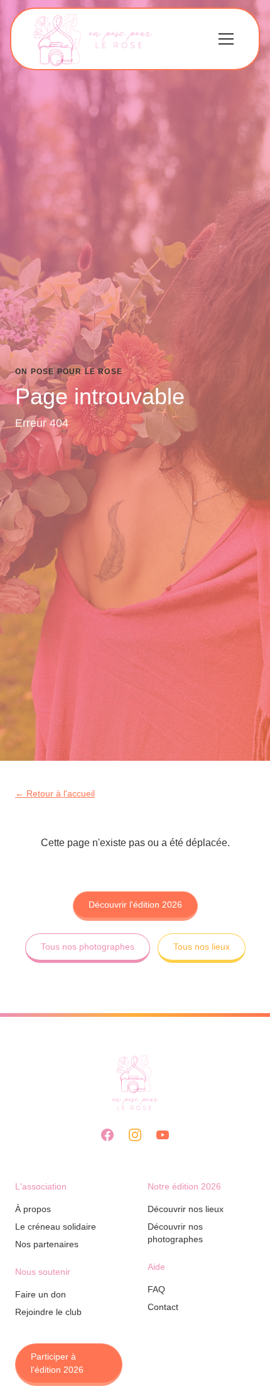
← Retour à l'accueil (55, 793)
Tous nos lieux (201, 947)
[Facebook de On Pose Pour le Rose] (107, 1135)
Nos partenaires (46, 1244)
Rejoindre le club (48, 1312)
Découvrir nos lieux (186, 1209)
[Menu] (226, 39)
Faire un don (40, 1294)
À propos (33, 1209)
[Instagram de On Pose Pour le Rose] (135, 1135)
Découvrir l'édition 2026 (135, 904)
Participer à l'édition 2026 (57, 1363)
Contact (163, 1307)
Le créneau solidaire (55, 1227)
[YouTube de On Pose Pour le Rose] (163, 1135)
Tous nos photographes (87, 947)
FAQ (156, 1289)
